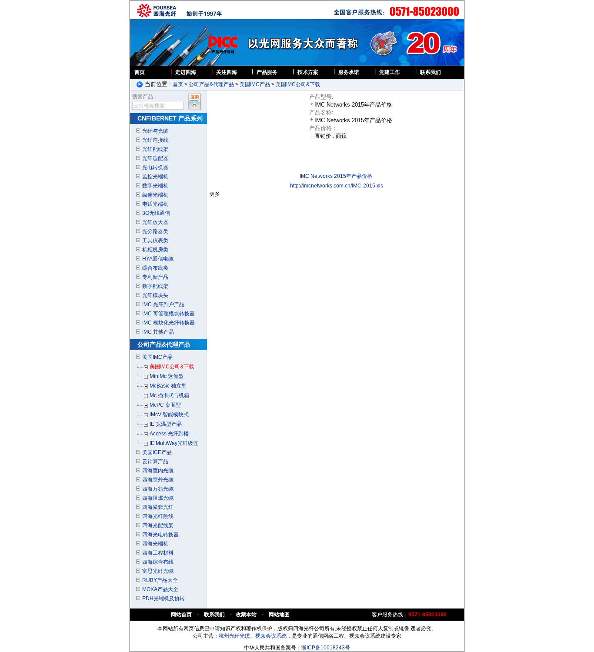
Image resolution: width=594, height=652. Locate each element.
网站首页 (181, 615)
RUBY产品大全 (160, 580)
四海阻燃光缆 (158, 498)
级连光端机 (155, 195)
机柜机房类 (155, 250)
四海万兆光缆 (158, 489)
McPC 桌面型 (165, 405)
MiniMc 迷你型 (167, 376)
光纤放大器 (155, 222)
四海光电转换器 (160, 535)
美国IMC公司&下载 (298, 84)
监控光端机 (155, 177)
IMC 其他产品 (158, 332)
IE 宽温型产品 (166, 424)
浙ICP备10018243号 (325, 648)
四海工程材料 (158, 553)
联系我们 (430, 72)
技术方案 (307, 72)
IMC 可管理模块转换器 (168, 314)
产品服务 (267, 72)
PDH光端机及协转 (163, 598)
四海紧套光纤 (158, 507)
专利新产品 (155, 277)
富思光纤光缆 (158, 571)
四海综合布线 (158, 562)
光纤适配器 (155, 158)
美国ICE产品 (157, 452)
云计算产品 (155, 461)
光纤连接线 (155, 140)
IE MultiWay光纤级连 (174, 443)
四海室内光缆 (158, 471)
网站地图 (279, 615)
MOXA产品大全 (160, 589)
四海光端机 (155, 544)
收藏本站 (247, 615)
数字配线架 (155, 286)
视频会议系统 (271, 636)
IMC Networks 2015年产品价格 (336, 176)
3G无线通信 (156, 213)
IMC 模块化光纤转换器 (168, 323)
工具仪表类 (155, 240)
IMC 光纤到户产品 (163, 304)
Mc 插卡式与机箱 (169, 395)
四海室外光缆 (158, 480)
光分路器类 (155, 231)
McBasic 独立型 (168, 386)
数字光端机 (155, 186)
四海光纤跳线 (158, 516)
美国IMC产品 (255, 84)
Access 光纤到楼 (169, 434)
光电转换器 (155, 167)
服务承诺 (348, 72)
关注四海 (226, 72)
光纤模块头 (155, 295)
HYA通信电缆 (158, 259)
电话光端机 (155, 204)
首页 (139, 72)
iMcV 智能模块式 (169, 414)
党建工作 (389, 72)
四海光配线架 (158, 525)
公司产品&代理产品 (211, 84)
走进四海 (185, 72)
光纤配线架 (155, 149)
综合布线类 (155, 268)
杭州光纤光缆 (234, 636)
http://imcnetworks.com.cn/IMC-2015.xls (336, 186)
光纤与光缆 (155, 131)
